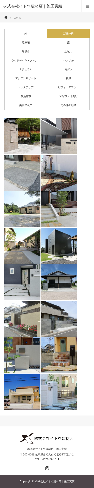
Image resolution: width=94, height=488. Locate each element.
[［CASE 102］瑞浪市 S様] (59, 246)
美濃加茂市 (25, 105)
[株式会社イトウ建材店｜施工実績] (40, 6)
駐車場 (26, 42)
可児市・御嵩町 (68, 96)
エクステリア (26, 87)
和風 (68, 78)
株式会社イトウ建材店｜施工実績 (47, 449)
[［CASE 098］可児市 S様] (22, 282)
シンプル (68, 60)
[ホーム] (5, 16)
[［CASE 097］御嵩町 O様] (59, 282)
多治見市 (26, 96)
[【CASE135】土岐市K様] (59, 136)
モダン (68, 69)
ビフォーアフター (68, 87)
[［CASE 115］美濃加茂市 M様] (59, 209)
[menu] (88, 6)
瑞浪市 (26, 51)
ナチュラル (25, 69)
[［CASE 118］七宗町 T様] (22, 209)
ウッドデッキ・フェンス (25, 60)
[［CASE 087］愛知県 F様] (59, 319)
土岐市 (68, 51)
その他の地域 (68, 105)
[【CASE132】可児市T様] (22, 173)
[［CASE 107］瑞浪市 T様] (22, 246)
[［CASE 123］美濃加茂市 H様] (59, 173)
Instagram (46, 467)
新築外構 (68, 33)
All (25, 33)
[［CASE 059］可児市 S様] (22, 355)
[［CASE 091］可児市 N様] (22, 319)
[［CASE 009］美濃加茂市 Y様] (22, 392)
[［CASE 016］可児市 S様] (59, 355)
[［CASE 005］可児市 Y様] (59, 392)
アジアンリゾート (25, 78)
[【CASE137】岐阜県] (22, 136)
